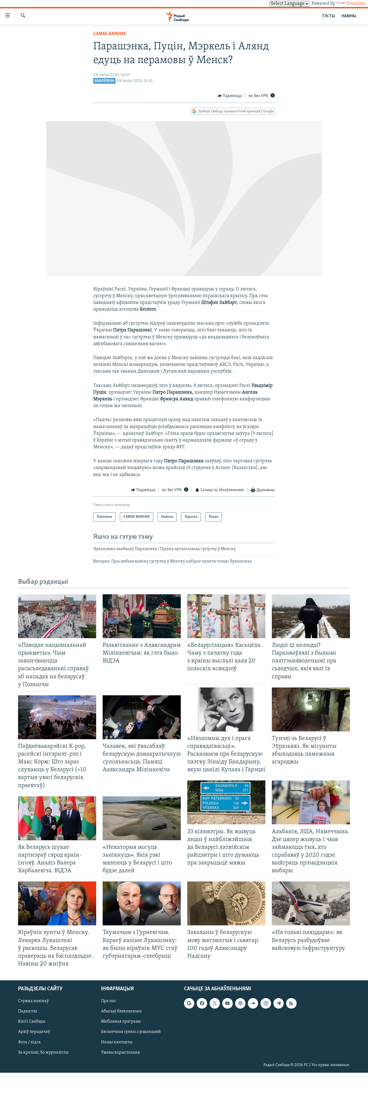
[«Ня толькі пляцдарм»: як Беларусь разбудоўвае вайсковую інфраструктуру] (311, 903)
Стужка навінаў (33, 1001)
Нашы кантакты (116, 1042)
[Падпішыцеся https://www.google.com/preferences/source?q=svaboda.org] (189, 1003)
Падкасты (27, 1011)
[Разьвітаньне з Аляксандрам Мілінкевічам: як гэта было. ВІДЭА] (142, 616)
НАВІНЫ (349, 16)
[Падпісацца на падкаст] (240, 1003)
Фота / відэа (29, 1042)
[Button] (229, 95)
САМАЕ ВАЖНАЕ (109, 34)
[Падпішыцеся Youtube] (227, 1003)
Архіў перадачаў (34, 1032)
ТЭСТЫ (328, 16)
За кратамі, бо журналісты (43, 1052)
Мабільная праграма (121, 1021)
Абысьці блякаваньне (121, 1011)
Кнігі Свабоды (31, 1021)
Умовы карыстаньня (120, 1052)
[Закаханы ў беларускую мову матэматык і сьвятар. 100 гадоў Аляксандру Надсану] (226, 903)
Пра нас (108, 1001)
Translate (356, 3)
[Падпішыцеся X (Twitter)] (215, 1003)
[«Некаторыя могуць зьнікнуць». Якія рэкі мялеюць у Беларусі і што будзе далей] (142, 818)
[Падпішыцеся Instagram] (266, 1003)
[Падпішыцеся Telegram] (278, 1003)
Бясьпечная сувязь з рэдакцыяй (131, 1032)
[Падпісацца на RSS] (291, 1003)
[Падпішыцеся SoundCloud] (253, 1003)
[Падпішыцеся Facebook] (202, 1003)
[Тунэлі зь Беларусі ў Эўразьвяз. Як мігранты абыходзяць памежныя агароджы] (311, 709)
